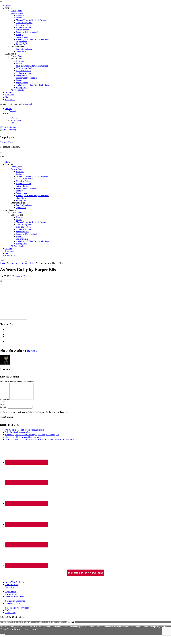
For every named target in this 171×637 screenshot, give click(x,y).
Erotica (19, 18)
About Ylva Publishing (15, 582)
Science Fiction (22, 30)
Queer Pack (21, 51)
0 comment (17, 276)
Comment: (4, 399)
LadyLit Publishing (24, 49)
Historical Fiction (23, 25)
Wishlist (8, 108)
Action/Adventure (23, 27)
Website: (3, 407)
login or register (28, 104)
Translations (10, 612)
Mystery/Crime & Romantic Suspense (32, 20)
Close (2, 633)
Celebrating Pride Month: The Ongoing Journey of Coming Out (32, 434)
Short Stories (21, 42)
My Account (10, 111)
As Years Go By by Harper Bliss (20, 263)
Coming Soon (16, 10)
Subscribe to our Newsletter (17, 608)
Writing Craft (21, 44)
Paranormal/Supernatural (26, 78)
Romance (20, 15)
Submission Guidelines (15, 601)
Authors (8, 92)
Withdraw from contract (15, 596)
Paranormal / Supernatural (27, 32)
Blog (7, 97)
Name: (3, 401)
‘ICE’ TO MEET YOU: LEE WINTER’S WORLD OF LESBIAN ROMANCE (39, 439)
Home (8, 6)
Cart (7, 113)
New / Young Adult (24, 22)
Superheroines (22, 37)
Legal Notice (10, 591)
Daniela (27, 276)
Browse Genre (17, 13)
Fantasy (19, 34)
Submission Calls (12, 603)
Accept (71, 622)
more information (59, 622)
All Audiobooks (17, 90)
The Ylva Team (11, 584)
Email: (2, 404)
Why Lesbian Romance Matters (18, 432)
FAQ (7, 610)
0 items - (6, 142)
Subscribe (9, 95)
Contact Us (10, 99)
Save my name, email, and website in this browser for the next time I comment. (36, 412)
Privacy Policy (11, 594)
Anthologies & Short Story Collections (32, 39)
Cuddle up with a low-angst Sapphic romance (24, 437)
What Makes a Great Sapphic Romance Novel (24, 430)
